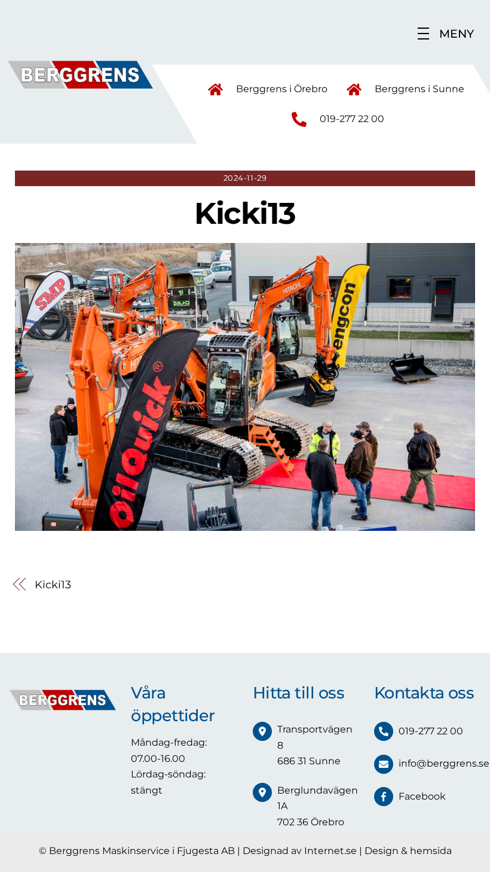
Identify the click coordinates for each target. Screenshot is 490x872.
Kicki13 (245, 213)
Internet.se (330, 850)
